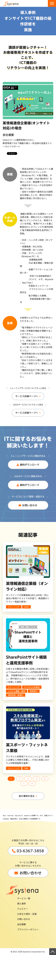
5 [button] (44, 779)
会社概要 (21, 924)
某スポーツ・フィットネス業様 (27, 747)
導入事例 (21, 903)
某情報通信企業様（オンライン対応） (27, 586)
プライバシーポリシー (28, 929)
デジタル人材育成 (31, 687)
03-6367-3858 (30, 851)
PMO (26, 768)
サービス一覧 (23, 898)
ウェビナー (22, 908)
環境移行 (34, 691)
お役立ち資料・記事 (27, 913)
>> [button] (32, 783)
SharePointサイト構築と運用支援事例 (26, 660)
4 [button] (36, 779)
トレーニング (13, 606)
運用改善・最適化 (15, 695)
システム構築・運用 (16, 691)
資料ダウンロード (29, 464)
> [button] (23, 783)
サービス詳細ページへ (26, 396)
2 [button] (19, 779)
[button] (52, 3)
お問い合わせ (29, 505)
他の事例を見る (27, 796)
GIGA (26, 606)
